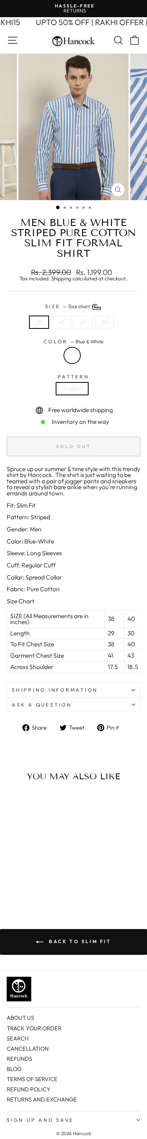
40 (61, 322)
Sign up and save (40, 1120)
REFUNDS (19, 1058)
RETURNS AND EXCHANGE (42, 1099)
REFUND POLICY (29, 1089)
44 (104, 322)
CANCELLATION (28, 1048)
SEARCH (18, 1038)
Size (68, 306)
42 (83, 322)
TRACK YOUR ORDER (34, 1028)
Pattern (73, 376)
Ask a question (42, 704)
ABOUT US (20, 1017)
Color (74, 341)
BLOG (14, 1069)
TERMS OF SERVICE (32, 1079)
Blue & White (72, 355)
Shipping (61, 279)
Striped (72, 388)
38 (39, 322)
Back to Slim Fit (79, 941)
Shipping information (55, 690)
